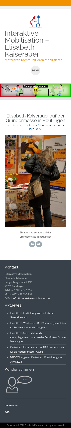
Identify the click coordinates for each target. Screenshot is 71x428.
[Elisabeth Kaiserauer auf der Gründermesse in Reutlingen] (32, 244)
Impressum (11, 405)
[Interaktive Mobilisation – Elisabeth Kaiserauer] (35, 21)
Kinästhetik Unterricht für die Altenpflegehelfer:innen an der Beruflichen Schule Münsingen (38, 337)
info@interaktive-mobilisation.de (31, 298)
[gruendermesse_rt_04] (39, 244)
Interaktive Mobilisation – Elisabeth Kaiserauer (27, 43)
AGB (7, 412)
